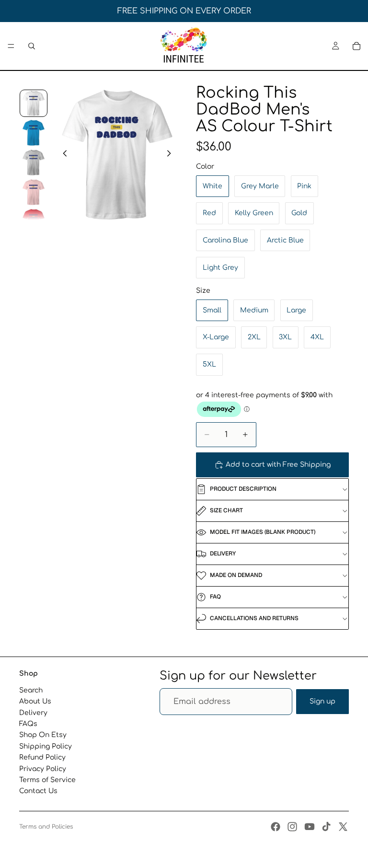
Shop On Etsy (43, 734)
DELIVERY (223, 553)
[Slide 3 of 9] (33, 162)
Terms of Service (47, 780)
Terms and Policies (46, 826)
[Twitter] (343, 826)
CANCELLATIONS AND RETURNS (254, 618)
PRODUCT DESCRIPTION (243, 489)
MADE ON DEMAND (236, 575)
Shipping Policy (45, 746)
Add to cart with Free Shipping (278, 464)
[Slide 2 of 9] (33, 133)
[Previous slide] (62, 154)
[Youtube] (309, 826)
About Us (35, 701)
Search (31, 690)
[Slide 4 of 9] (33, 192)
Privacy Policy (42, 768)
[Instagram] (292, 826)
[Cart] (356, 46)
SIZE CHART (226, 510)
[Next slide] (171, 154)
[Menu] (11, 46)
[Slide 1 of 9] (33, 103)
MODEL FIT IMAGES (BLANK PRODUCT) (262, 532)
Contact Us (38, 791)
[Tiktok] (326, 826)
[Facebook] (275, 826)
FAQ (215, 596)
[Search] (31, 46)
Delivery (33, 712)
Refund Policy (42, 757)
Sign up (322, 701)
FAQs (28, 723)
